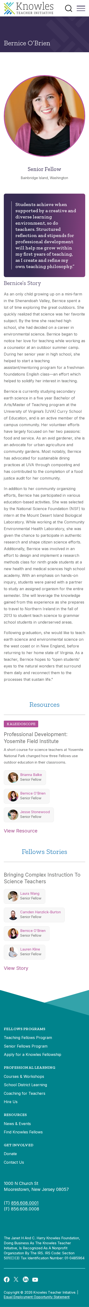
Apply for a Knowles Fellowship (32, 1054)
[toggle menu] (81, 10)
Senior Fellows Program (25, 1046)
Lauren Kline (30, 949)
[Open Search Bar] (68, 8)
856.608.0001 (24, 1202)
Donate (10, 1153)
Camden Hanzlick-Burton (40, 912)
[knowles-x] (16, 1279)
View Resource (20, 831)
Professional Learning (29, 1067)
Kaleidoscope (21, 724)
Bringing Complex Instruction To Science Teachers (42, 878)
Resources (15, 1114)
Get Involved (18, 1145)
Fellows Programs (25, 1029)
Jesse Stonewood (35, 812)
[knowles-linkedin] (25, 1279)
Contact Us (14, 1162)
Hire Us (11, 1101)
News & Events (17, 1123)
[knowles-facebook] (6, 1279)
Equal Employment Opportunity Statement (37, 1297)
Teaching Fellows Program (28, 1037)
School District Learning (25, 1084)
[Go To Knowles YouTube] (35, 1279)
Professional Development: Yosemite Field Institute (35, 737)
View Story (16, 968)
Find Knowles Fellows (23, 1132)
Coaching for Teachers (24, 1093)
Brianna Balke (31, 774)
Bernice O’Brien (33, 793)
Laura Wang (29, 893)
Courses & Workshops (24, 1076)
